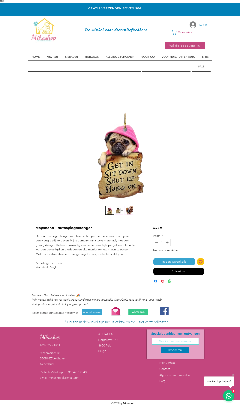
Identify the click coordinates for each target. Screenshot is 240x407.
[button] (188, 32)
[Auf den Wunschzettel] (200, 261)
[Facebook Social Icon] (164, 311)
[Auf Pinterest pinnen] (162, 281)
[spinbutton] (161, 242)
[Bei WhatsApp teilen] (170, 281)
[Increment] (167, 242)
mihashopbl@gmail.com (64, 377)
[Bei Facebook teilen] (155, 281)
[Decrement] (156, 242)
